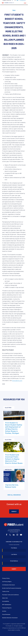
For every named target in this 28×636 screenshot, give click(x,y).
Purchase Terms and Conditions (10, 594)
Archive (4, 611)
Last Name (14, 554)
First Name (14, 548)
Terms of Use (5, 591)
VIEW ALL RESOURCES (14, 495)
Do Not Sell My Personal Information (11, 588)
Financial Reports (6, 607)
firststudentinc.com (17, 380)
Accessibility (5, 601)
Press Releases (6, 614)
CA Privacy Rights (6, 581)
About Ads (5, 598)
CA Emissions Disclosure (8, 584)
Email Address (14, 561)
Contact (14, 511)
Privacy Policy (6, 578)
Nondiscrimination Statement (10, 617)
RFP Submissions (6, 604)
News (14, 10)
